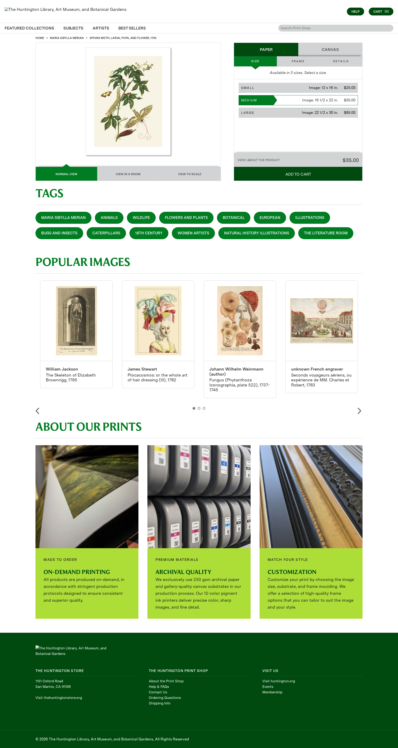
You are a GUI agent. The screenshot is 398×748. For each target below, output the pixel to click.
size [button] (255, 61)
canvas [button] (330, 49)
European (270, 217)
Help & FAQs (159, 687)
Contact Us (158, 692)
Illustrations (309, 217)
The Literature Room (326, 233)
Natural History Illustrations (256, 233)
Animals (109, 217)
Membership (272, 692)
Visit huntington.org (278, 681)
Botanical (234, 217)
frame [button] (298, 61)
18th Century (149, 233)
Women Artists (193, 233)
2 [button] (199, 408)
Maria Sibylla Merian (63, 217)
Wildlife (141, 217)
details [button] (341, 61)
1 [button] (194, 408)
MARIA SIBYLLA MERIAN (67, 38)
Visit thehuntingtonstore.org (58, 698)
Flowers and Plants (186, 217)
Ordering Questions (165, 698)
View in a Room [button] (128, 174)
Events (267, 687)
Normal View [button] (66, 174)
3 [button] (204, 408)
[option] (76, 334)
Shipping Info (159, 703)
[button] (298, 88)
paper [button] (266, 49)
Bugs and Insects (59, 233)
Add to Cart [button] (298, 174)
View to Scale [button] (189, 174)
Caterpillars (106, 233)
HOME (39, 38)
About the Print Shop (166, 681)
